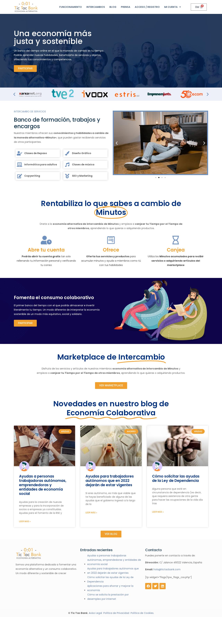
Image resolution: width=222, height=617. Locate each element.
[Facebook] (148, 586)
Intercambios (95, 7)
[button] (14, 94)
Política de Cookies (142, 613)
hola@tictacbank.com (167, 569)
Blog (112, 7)
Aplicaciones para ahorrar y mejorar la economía (110, 588)
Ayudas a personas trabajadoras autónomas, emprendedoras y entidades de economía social (42, 485)
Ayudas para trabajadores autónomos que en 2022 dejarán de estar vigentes (110, 480)
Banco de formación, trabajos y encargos (57, 123)
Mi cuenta (171, 7)
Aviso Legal (95, 613)
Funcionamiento (70, 7)
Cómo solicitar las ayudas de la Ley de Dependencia (175, 478)
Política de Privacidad (116, 613)
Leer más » (25, 521)
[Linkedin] (162, 586)
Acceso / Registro (147, 7)
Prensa (125, 7)
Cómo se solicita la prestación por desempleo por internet (108, 597)
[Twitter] (155, 586)
